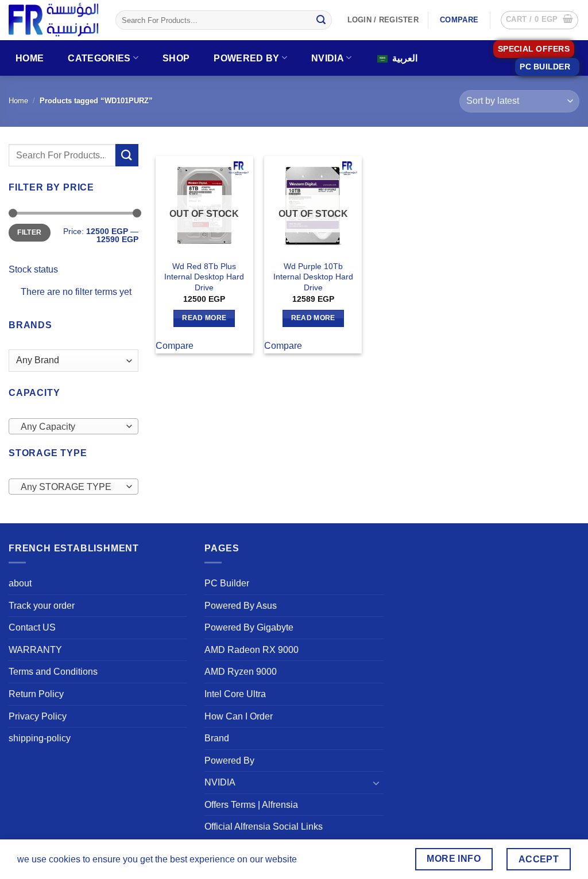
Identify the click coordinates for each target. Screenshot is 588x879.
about (20, 583)
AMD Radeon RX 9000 (251, 650)
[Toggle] (377, 782)
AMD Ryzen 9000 (240, 671)
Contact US (32, 627)
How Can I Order (238, 716)
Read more (204, 317)
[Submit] (321, 20)
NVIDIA (327, 58)
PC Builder (226, 583)
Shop (176, 58)
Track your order (42, 605)
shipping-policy (40, 738)
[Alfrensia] (53, 20)
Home (30, 58)
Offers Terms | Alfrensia (251, 805)
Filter (29, 232)
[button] (539, 20)
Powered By (246, 58)
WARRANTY (35, 650)
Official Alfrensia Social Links (263, 826)
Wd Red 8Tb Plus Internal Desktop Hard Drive (204, 277)
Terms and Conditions (53, 671)
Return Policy (36, 694)
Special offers (534, 49)
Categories (99, 58)
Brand (216, 738)
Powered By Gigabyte (248, 627)
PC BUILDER (545, 67)
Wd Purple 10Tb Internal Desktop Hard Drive (313, 277)
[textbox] (71, 427)
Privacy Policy (38, 716)
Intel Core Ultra (235, 694)
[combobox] (73, 426)
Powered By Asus (240, 605)
